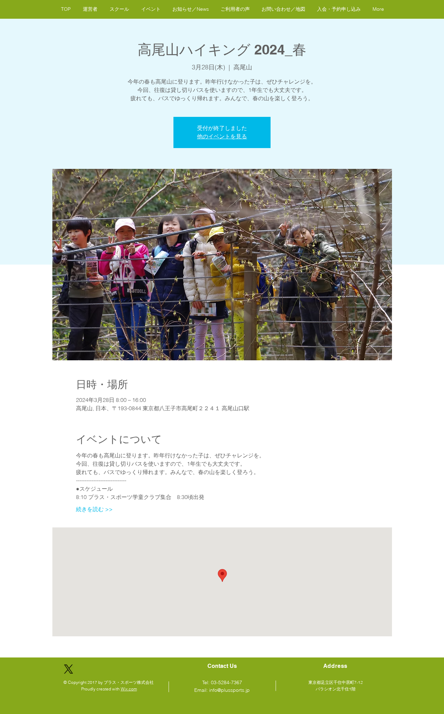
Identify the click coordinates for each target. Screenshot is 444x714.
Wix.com (129, 688)
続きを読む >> (94, 509)
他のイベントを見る (222, 136)
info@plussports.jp (229, 690)
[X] (68, 669)
